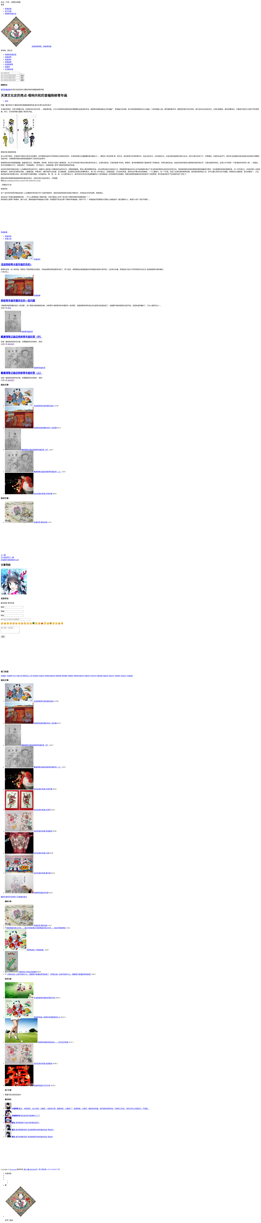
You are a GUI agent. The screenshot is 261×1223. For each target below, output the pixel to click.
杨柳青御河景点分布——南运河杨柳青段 (51, 928)
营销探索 (58, 676)
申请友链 (8, 9)
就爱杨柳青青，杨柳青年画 (41, 46)
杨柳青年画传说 (79, 676)
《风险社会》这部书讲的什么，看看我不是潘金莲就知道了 (70, 974)
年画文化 (111, 676)
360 (22, 78)
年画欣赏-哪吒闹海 (40, 522)
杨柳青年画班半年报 (41, 893)
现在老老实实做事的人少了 (26, 1115)
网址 (2, 615)
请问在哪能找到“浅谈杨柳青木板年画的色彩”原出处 (32, 1137)
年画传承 (8, 236)
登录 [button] (2, 5)
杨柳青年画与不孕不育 (42, 1085)
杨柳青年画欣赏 (10, 54)
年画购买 (118, 676)
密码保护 (10, 344)
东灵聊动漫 (9, 69)
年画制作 (70, 676)
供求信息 (93, 676)
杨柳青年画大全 (10, 13)
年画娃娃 (130, 676)
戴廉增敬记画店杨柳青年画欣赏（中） (21, 336)
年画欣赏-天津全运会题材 (27, 972)
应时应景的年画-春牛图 (42, 873)
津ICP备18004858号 (31, 1169)
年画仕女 (124, 676)
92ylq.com (12, 1169)
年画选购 (8, 57)
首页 (2, 89)
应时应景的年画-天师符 (42, 810)
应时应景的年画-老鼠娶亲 (43, 831)
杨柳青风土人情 (27, 676)
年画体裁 (99, 676)
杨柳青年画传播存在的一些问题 (18, 300)
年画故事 (8, 62)
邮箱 (2, 611)
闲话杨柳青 (9, 64)
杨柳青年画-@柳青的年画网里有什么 (47, 1017)
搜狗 (22, 80)
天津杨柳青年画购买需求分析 (44, 998)
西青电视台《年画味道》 (36, 950)
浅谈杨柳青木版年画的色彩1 (16, 264)
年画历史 (42, 676)
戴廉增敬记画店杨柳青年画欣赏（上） (21, 373)
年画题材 (10, 676)
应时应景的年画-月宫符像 (43, 494)
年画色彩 (87, 676)
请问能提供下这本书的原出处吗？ (26, 1123)
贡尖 (14, 676)
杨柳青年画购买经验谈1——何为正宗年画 (53, 1042)
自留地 (7, 67)
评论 (6, 101)
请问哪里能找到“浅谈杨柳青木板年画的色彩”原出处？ (33, 1130)
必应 (22, 75)
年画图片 (4, 676)
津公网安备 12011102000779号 (49, 1169)
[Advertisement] (130, 216)
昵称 (2, 607)
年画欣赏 (105, 676)
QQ (2, 619)
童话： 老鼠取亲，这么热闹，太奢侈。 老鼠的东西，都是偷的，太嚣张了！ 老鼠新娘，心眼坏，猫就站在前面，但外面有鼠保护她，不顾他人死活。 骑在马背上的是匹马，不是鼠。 (80, 1108)
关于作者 (8, 11)
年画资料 (8, 59)
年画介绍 (8, 239)
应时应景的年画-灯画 (41, 853)
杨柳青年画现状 (50, 676)
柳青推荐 (64, 676)
